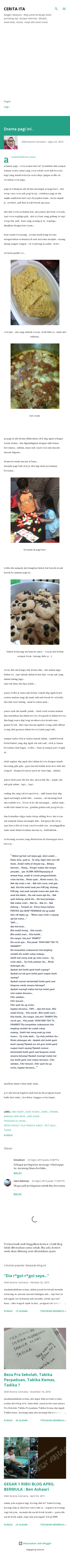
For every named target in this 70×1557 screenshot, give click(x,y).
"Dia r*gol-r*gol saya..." (26, 1275)
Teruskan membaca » (53, 1311)
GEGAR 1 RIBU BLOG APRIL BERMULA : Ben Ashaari (29, 1486)
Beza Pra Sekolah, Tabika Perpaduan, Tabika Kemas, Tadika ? (29, 1380)
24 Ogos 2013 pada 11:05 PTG (48, 1180)
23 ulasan (21, 1524)
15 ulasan (21, 1311)
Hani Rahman (21, 1180)
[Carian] (56, 9)
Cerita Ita (14, 8)
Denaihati (19, 1159)
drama (53, 1111)
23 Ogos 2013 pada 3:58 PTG (43, 1159)
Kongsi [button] (8, 1135)
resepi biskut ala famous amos (23, 1125)
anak (44, 1111)
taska (7, 1130)
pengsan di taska (15, 1120)
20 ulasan (21, 1420)
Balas (18, 1173)
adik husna (33, 1111)
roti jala (50, 1125)
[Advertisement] (35, 63)
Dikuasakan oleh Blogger (36, 1543)
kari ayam (33, 1116)
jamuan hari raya (15, 1116)
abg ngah (18, 1111)
